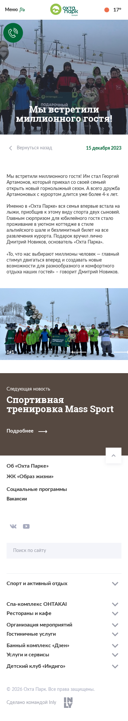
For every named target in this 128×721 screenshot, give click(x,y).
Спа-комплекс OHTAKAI (37, 604)
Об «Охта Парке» (28, 466)
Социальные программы (37, 489)
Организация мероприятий (39, 624)
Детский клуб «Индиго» (36, 666)
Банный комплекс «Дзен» (38, 645)
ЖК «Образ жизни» (30, 476)
